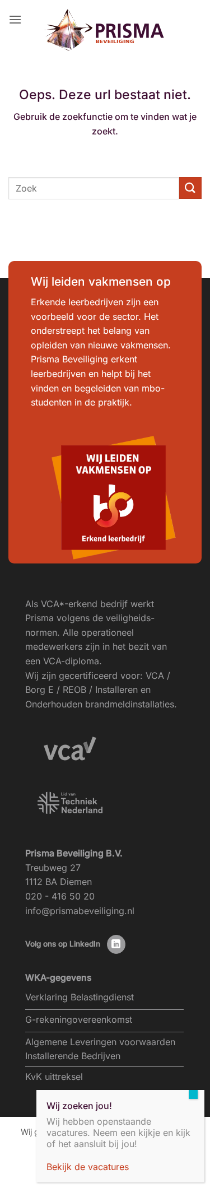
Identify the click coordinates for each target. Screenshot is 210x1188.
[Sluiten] (193, 1094)
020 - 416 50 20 (60, 896)
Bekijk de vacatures (87, 1166)
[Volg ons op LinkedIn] (116, 944)
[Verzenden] (190, 188)
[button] (15, 19)
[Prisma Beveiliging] (105, 30)
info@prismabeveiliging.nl (79, 910)
